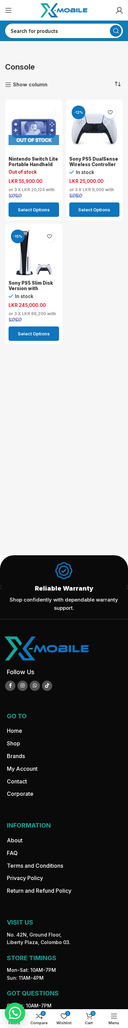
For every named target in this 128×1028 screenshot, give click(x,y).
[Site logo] (64, 10)
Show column (30, 85)
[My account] (119, 10)
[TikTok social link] (47, 686)
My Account (22, 768)
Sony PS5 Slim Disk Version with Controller (31, 288)
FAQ (12, 853)
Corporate (20, 793)
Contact (17, 781)
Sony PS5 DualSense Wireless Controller (93, 161)
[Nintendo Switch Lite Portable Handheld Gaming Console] (34, 128)
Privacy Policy (25, 878)
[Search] (116, 31)
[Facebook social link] (10, 686)
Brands (16, 756)
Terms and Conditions (35, 865)
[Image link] (46, 648)
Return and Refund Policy (39, 890)
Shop (13, 743)
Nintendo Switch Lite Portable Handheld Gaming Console (33, 164)
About (15, 840)
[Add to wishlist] (50, 113)
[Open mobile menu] (8, 10)
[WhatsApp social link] (35, 686)
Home (14, 730)
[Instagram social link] (22, 686)
